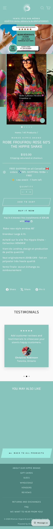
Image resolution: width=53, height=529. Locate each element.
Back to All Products (28, 453)
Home (18, 132)
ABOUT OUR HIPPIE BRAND (26, 468)
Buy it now (26, 211)
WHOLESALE (26, 482)
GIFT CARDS (26, 473)
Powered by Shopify (26, 524)
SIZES (26, 477)
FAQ (26, 506)
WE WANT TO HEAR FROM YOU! (26, 511)
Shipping (14, 158)
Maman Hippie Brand (26, 138)
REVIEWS (26, 492)
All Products (29, 132)
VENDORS (26, 487)
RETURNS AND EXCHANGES (26, 501)
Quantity (26, 186)
